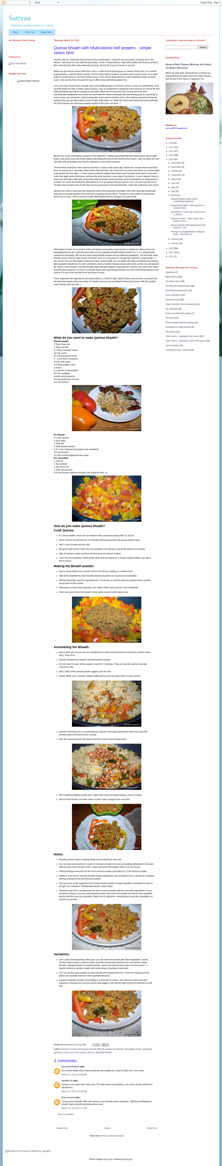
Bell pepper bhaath (88, 1049)
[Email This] (94, 1045)
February (175, 239)
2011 (171, 256)
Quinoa (90, 1052)
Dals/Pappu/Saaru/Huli (176, 290)
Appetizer (170, 272)
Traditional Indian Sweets (178, 350)
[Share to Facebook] (104, 1045)
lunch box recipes (78, 1052)
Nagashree (69, 1044)
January (175, 243)
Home (14, 32)
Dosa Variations (173, 295)
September (176, 175)
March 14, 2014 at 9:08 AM (74, 1091)
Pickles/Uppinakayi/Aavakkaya (180, 322)
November (176, 167)
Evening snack (173, 299)
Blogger (129, 1159)
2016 (171, 151)
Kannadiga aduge (132, 1049)
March (174, 195)
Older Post (152, 1128)
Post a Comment (66, 1114)
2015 (171, 155)
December (176, 163)
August (174, 179)
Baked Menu (172, 277)
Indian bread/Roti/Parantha (178, 313)
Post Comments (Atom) (113, 1136)
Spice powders (173, 345)
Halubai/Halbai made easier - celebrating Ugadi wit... (185, 200)
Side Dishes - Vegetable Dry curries (182, 336)
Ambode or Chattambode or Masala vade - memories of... (187, 232)
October (175, 171)
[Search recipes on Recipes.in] (17, 63)
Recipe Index (46, 32)
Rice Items (171, 332)
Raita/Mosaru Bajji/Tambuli (178, 327)
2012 (171, 252)
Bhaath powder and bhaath (110, 1049)
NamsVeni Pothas (70, 1066)
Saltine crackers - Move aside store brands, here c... (187, 219)
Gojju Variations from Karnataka (180, 304)
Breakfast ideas (173, 281)
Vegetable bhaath (103, 1052)
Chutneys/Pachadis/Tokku (178, 286)
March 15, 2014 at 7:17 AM (74, 1108)
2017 (171, 147)
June (173, 183)
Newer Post (61, 1128)
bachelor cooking (69, 1049)
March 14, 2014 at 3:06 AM (74, 1074)
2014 (171, 159)
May (173, 187)
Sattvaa (19, 18)
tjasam (109, 1159)
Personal (170, 318)
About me (29, 32)
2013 (171, 248)
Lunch (66, 1052)
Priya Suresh (68, 1097)
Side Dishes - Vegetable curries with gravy (185, 341)
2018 (171, 143)
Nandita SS (67, 1080)
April (173, 191)
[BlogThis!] (97, 1045)
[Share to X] (101, 1045)
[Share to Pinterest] (107, 1045)
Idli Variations (172, 309)
